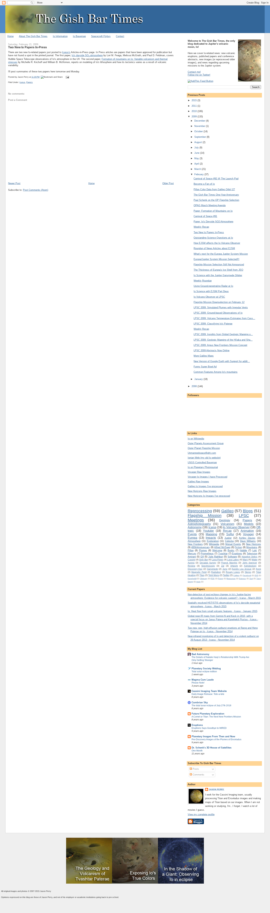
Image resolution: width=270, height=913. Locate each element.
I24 (202, 556)
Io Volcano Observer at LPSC (209, 296)
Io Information (60, 36)
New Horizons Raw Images (202, 491)
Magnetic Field (198, 572)
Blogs (248, 511)
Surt (251, 579)
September (200, 137)
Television (252, 553)
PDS (213, 579)
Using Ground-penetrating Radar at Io (213, 286)
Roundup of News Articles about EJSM (214, 248)
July (196, 147)
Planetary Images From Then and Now (213, 736)
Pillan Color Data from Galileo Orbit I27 (214, 189)
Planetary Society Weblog (206, 668)
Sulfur (230, 534)
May (197, 158)
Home (10, 36)
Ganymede (212, 569)
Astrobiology (250, 566)
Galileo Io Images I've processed (205, 486)
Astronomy (195, 527)
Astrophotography (199, 524)
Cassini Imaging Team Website (209, 691)
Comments (198, 774)
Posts (195, 769)
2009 (194, 116)
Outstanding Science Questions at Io (213, 237)
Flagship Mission (205, 515)
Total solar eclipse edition (204, 671)
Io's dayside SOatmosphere (87, 55)
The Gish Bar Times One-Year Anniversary (216, 194)
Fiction (238, 547)
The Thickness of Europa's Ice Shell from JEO (218, 269)
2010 (194, 111)
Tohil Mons (213, 575)
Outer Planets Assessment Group (206, 443)
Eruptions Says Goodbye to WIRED (209, 728)
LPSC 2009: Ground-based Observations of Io (218, 312)
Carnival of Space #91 (205, 216)
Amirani (192, 556)
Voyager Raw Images (199, 472)
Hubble (243, 550)
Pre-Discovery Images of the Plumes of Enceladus (216, 739)
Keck (258, 569)
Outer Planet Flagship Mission (204, 448)
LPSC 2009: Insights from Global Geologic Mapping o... (223, 334)
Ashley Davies (247, 538)
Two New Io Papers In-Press (27, 47)
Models (248, 524)
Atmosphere (194, 541)
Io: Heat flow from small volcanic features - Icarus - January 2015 (222, 611)
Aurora (191, 563)
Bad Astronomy (200, 654)
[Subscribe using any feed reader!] (200, 81)
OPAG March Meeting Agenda (210, 205)
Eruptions (237, 553)
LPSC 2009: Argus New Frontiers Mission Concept (220, 345)
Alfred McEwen (222, 547)
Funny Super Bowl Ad (205, 366)
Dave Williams (248, 541)
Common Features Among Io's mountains (215, 372)
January (199, 379)
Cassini (191, 559)
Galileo (227, 511)
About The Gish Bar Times (33, 36)
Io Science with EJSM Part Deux (211, 291)
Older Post (168, 183)
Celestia (229, 541)
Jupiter (228, 538)
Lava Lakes (233, 559)
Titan (201, 575)
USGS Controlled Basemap (202, 462)
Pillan (191, 550)
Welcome (217, 550)
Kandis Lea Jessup (241, 569)
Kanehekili (192, 579)
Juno (224, 569)
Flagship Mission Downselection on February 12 (219, 302)
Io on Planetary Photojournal (203, 467)
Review (191, 566)
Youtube (208, 530)
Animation (247, 530)
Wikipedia (214, 544)
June (197, 152)
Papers (29, 82)
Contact (120, 36)
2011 (194, 105)
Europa (192, 537)
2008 (194, 386)
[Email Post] (67, 77)
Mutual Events (233, 544)
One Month (197, 750)
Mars (245, 559)
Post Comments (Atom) (35, 190)
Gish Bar (203, 559)
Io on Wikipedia (196, 438)
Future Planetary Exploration (208, 713)
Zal (222, 566)
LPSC (244, 515)
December (200, 120)
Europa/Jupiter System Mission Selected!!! (216, 259)
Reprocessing (200, 511)
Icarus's (66, 52)
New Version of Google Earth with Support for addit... (222, 361)
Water (255, 559)
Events (192, 534)
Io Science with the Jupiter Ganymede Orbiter (218, 275)
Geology (224, 520)
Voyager (248, 534)
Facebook (247, 575)
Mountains (251, 547)
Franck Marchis (229, 563)
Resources (230, 579)
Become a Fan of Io (204, 184)
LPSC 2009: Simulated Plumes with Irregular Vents (221, 307)
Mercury (192, 553)
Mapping (211, 534)
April (197, 163)
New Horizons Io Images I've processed (209, 496)
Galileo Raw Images (198, 481)
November (200, 126)
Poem (220, 579)
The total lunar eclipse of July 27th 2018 (211, 705)
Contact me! (194, 72)
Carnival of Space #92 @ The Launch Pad (216, 178)
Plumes (203, 550)
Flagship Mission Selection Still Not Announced (219, 264)
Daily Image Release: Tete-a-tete (208, 694)
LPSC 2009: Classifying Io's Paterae (213, 323)
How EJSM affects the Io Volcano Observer (217, 243)
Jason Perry (216, 789)
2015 (194, 100)
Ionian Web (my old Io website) (204, 457)
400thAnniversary (200, 547)
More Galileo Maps (204, 355)
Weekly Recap (201, 226)
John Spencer (249, 563)
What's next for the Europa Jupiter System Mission (221, 253)
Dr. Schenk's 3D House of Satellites (211, 747)
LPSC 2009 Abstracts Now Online (211, 350)
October (199, 131)
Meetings (196, 520)
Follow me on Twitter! (199, 74)
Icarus (22, 82)
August (198, 142)
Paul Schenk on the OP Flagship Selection (216, 200)
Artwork (234, 566)
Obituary (203, 579)
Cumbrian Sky (200, 702)
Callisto (236, 575)
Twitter (226, 575)
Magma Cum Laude (203, 679)
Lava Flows (217, 559)
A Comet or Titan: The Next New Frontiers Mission (216, 716)
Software (232, 556)
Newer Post (14, 183)
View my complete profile (201, 814)
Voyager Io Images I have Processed (207, 476)
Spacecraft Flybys (101, 36)
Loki (254, 550)
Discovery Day (195, 569)
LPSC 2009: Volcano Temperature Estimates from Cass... (224, 318)
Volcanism (227, 524)
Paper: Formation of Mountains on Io (213, 211)
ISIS (256, 575)
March (198, 169)
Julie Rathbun (215, 556)
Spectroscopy (208, 566)
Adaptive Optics (249, 556)
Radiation (216, 572)
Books (231, 550)
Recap (227, 530)
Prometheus (207, 553)
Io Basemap (79, 36)
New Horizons (253, 544)
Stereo (248, 572)
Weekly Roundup (203, 280)
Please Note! (198, 682)
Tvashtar (223, 553)
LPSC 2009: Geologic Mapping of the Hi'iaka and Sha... (223, 339)
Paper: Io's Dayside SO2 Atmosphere (213, 221)
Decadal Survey (208, 563)
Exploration (213, 541)
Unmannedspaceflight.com (202, 453)
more (198, 582)
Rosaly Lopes (233, 572)
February (199, 174)
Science (242, 579)
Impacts (211, 537)
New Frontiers (195, 544)
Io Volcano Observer (236, 527)
